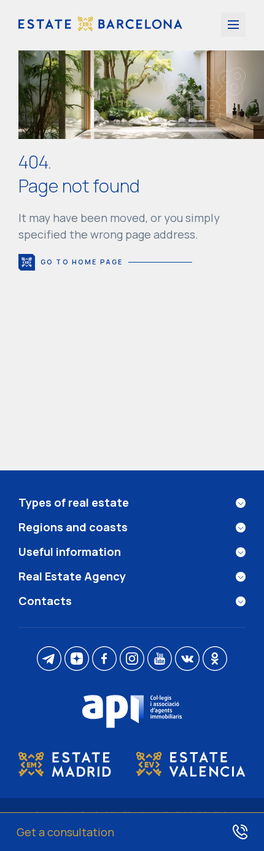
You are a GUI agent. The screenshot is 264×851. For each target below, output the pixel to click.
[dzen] (76, 659)
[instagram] (132, 659)
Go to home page (82, 261)
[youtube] (159, 659)
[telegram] (49, 659)
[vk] (187, 659)
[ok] (215, 659)
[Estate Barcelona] (100, 25)
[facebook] (104, 659)
